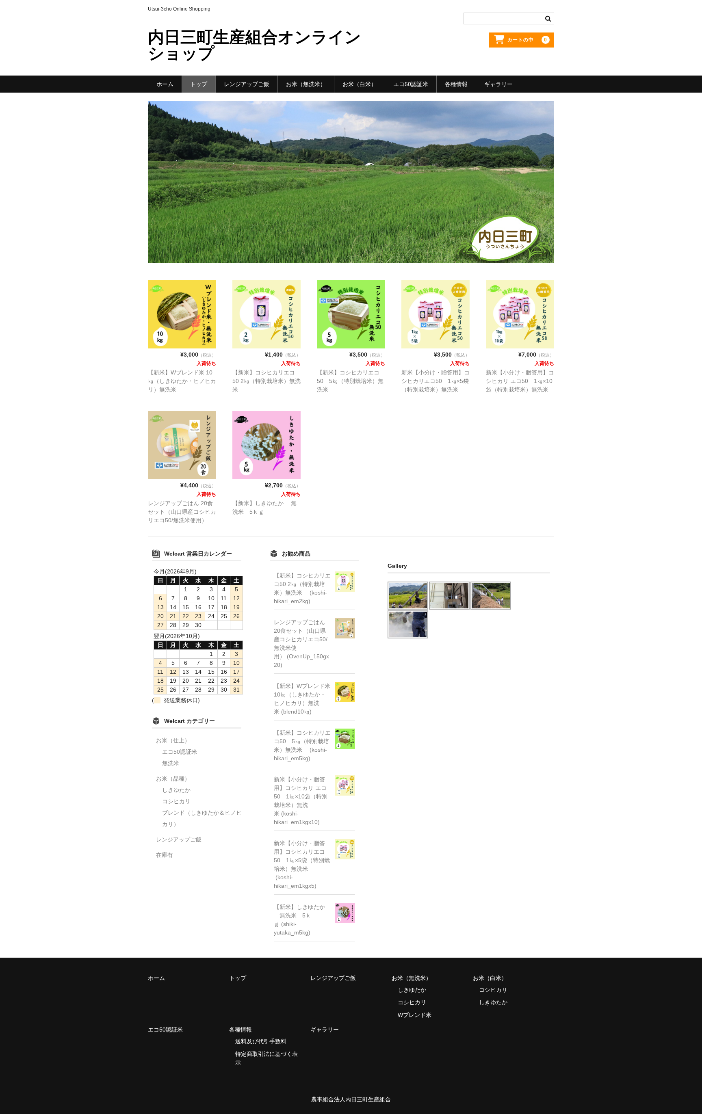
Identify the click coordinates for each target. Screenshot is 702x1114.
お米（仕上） (173, 740)
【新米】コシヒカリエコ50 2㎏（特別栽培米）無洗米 (266, 381)
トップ (198, 84)
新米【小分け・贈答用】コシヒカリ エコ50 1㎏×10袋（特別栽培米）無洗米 (520, 381)
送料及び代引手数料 (260, 1041)
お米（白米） (359, 84)
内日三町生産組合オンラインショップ (254, 45)
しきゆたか (176, 790)
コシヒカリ (176, 801)
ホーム (164, 84)
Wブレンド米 (414, 1015)
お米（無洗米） (306, 84)
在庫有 (164, 855)
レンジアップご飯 (246, 84)
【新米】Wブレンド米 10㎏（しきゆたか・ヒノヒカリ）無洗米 (182, 381)
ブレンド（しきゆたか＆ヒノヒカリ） (202, 818)
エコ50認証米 (410, 84)
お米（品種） (173, 778)
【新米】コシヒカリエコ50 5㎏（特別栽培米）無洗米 (350, 381)
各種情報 (456, 84)
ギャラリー (498, 84)
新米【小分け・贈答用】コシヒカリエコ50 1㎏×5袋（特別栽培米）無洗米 (435, 381)
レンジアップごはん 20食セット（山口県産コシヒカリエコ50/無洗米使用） (182, 511)
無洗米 (170, 763)
